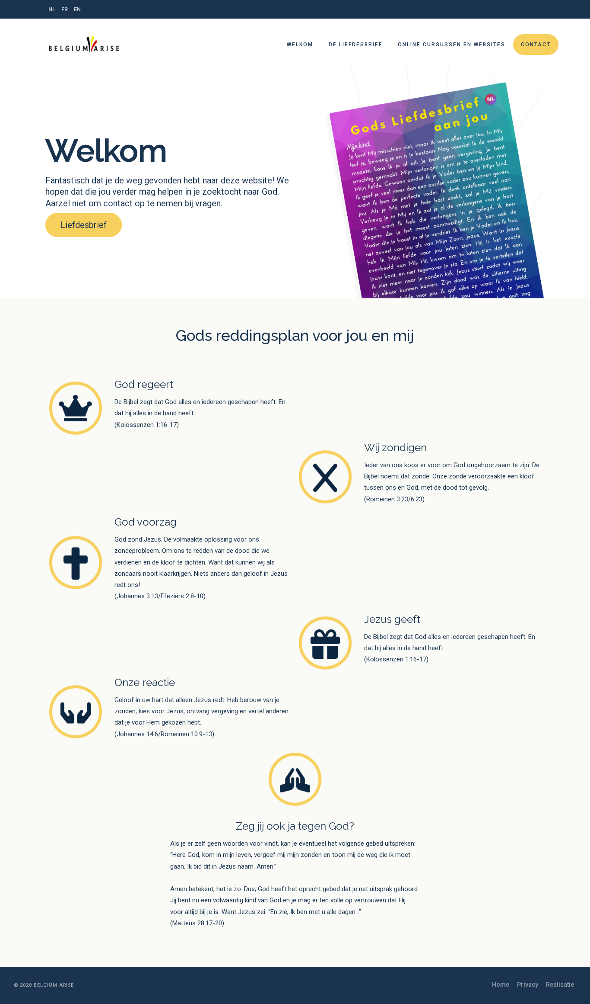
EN (77, 9)
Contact (536, 45)
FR (64, 9)
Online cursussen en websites (451, 45)
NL (51, 9)
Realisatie (560, 984)
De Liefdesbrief (355, 45)
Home (500, 984)
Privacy (527, 984)
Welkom (300, 45)
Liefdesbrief (83, 225)
